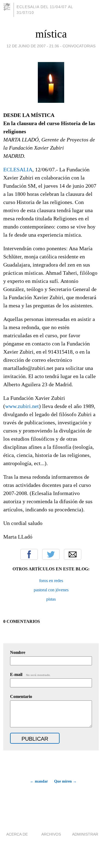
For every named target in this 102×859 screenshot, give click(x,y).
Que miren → (65, 781)
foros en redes (51, 580)
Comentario (21, 696)
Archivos (51, 834)
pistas (51, 599)
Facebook (29, 554)
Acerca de (17, 834)
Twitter (51, 554)
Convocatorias (79, 46)
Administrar (85, 834)
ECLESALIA (17, 169)
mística (51, 34)
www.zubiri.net (22, 406)
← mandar (39, 781)
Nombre (17, 652)
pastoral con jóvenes (51, 590)
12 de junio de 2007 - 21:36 (33, 46)
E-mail (30, 674)
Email (72, 554)
